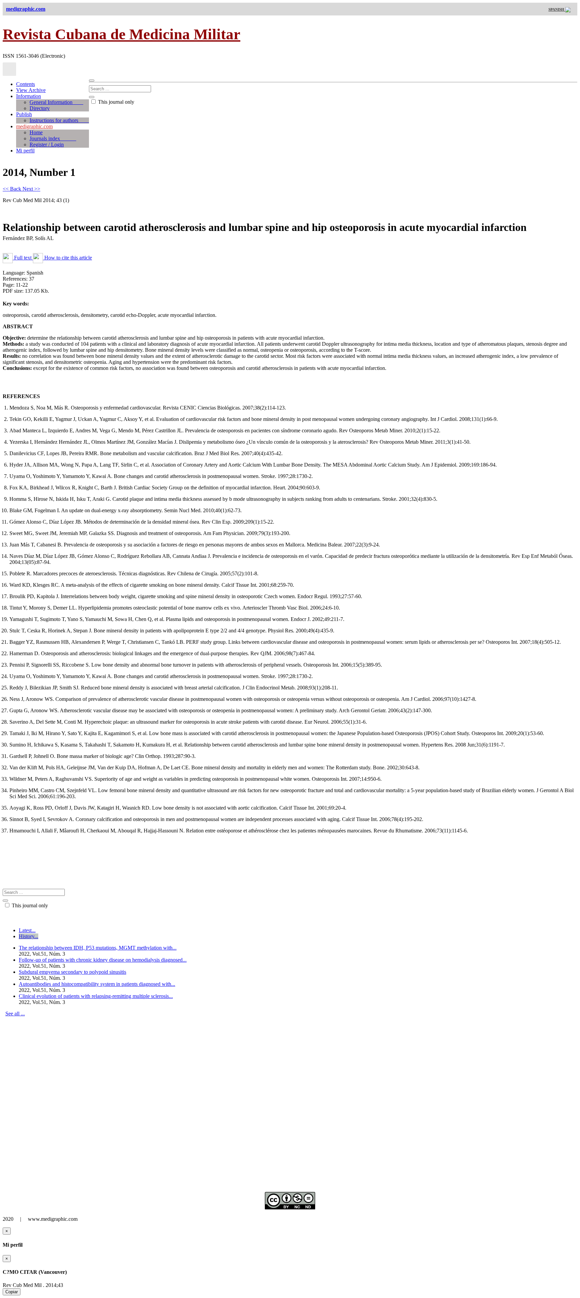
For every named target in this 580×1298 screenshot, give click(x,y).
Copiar (11, 1291)
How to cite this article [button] (67, 257)
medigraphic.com (34, 126)
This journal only (115, 102)
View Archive (31, 90)
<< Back (12, 189)
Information (28, 96)
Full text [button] (23, 257)
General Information (56, 102)
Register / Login (47, 144)
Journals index (53, 138)
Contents (25, 84)
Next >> (31, 189)
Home (36, 132)
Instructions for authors (59, 120)
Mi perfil (25, 150)
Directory (40, 108)
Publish (24, 114)
